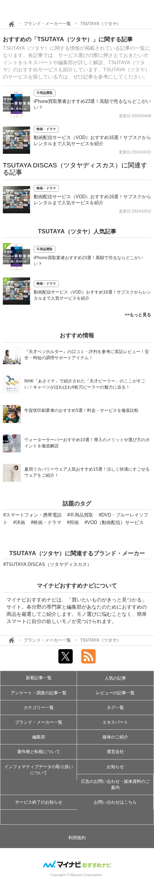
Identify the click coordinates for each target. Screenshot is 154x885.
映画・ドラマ (46, 129)
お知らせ (115, 766)
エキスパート (115, 722)
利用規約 (77, 837)
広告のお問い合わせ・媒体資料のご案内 (115, 784)
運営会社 (115, 751)
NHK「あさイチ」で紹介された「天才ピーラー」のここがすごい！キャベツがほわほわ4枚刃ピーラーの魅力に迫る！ (84, 384)
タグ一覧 (115, 707)
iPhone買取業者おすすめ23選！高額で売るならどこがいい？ (88, 260)
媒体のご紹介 (115, 736)
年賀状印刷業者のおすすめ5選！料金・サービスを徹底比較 (81, 410)
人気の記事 (115, 678)
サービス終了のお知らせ (38, 802)
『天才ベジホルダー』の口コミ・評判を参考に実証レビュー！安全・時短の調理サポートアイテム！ (86, 354)
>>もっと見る (138, 314)
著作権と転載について (38, 751)
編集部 (38, 736)
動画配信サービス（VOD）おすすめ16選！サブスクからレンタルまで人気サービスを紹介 (92, 295)
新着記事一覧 (39, 677)
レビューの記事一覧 (115, 692)
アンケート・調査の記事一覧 (39, 692)
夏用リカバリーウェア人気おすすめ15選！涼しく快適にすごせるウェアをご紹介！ (87, 472)
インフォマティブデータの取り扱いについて (38, 769)
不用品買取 (45, 93)
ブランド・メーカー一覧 (47, 23)
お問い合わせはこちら (115, 802)
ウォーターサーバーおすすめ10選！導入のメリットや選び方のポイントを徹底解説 (87, 442)
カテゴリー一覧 (39, 707)
